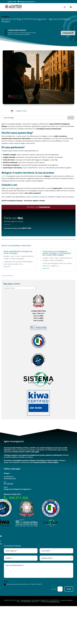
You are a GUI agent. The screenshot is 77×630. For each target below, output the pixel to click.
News (25, 111)
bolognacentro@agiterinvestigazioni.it (17, 489)
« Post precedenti (7, 276)
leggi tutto (7, 266)
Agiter (8, 256)
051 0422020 (8, 484)
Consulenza (67, 33)
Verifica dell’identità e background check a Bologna (18, 252)
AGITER (4, 176)
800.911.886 (12, 1)
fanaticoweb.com (54, 602)
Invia (69, 589)
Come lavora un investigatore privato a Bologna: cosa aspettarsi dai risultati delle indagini (57, 253)
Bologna (7, 473)
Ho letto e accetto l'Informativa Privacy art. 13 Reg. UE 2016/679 (24, 584)
